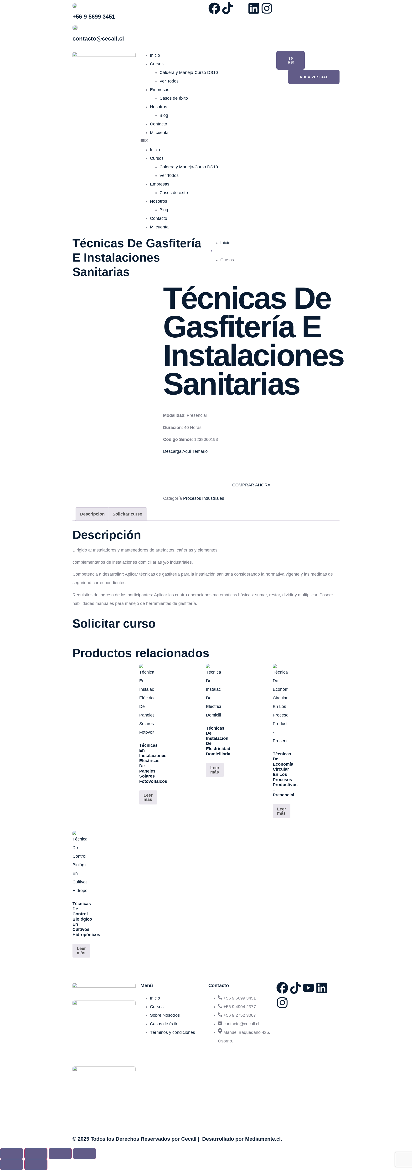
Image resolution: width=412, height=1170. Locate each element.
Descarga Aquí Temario (185, 451)
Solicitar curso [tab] (127, 514)
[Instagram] (267, 8)
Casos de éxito (174, 98)
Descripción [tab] (92, 514)
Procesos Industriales (203, 498)
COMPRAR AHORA (251, 485)
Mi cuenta (159, 132)
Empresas (159, 89)
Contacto (158, 124)
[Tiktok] (227, 8)
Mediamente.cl (263, 1139)
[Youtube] (308, 988)
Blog (164, 115)
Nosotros (158, 106)
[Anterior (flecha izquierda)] (11, 1164)
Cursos (157, 64)
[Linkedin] (254, 8)
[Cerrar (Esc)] (84, 1153)
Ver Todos (169, 81)
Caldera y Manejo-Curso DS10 (189, 72)
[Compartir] (60, 1153)
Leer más (148, 797)
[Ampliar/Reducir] (11, 1153)
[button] (206, 141)
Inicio (155, 55)
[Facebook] (214, 8)
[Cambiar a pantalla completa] (35, 1153)
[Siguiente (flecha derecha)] (35, 1164)
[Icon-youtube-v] (241, 8)
